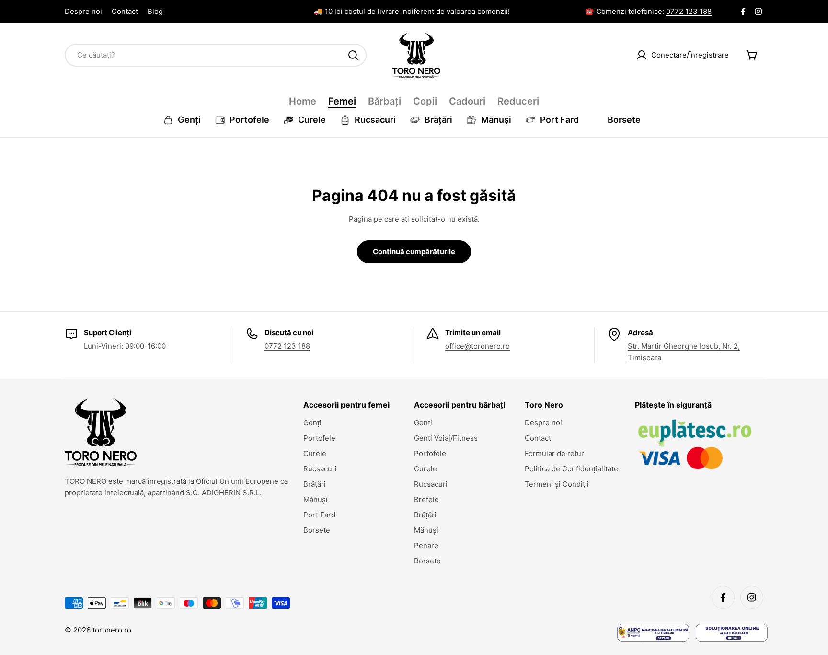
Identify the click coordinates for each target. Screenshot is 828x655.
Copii (425, 101)
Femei (342, 101)
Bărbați (384, 101)
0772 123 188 (689, 11)
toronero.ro (111, 629)
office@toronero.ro (477, 346)
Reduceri (518, 101)
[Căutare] (353, 55)
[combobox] (216, 55)
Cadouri (467, 101)
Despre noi (83, 11)
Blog (155, 11)
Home (302, 101)
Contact (125, 11)
